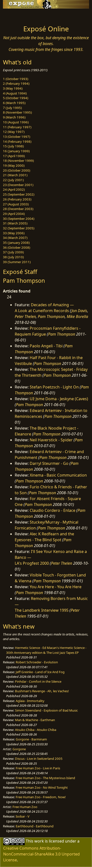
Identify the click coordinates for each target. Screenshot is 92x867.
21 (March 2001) (15, 175)
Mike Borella (77, 316)
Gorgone (19, 749)
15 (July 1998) (13, 146)
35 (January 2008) (16, 242)
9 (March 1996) (14, 117)
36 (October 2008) (16, 247)
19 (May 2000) (14, 165)
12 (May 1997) (14, 131)
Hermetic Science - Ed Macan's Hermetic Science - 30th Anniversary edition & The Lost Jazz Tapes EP (46, 650)
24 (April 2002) (14, 189)
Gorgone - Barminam (31, 739)
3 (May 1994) (13, 88)
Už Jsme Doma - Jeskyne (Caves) (59, 398)
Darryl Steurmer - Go (49, 463)
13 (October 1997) (16, 136)
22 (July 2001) (13, 180)
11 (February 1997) (17, 127)
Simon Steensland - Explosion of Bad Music (46, 710)
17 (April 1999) (14, 156)
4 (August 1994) (15, 93)
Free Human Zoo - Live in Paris (38, 768)
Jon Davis (79, 310)
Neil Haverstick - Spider (51, 440)
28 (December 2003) (18, 209)
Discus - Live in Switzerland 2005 (39, 758)
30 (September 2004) (18, 218)
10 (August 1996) (16, 122)
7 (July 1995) (12, 107)
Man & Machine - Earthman (35, 720)
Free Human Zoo (25, 807)
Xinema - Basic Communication (58, 475)
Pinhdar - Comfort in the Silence (38, 681)
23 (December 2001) (18, 185)
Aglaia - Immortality (30, 701)
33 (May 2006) (14, 233)
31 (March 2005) (15, 223)
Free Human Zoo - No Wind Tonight (42, 787)
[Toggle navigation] (16, 15)
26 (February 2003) (17, 199)
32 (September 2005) (18, 228)
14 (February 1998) (17, 141)
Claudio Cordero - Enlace (52, 510)
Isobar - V (22, 816)
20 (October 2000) (16, 170)
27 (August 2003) (16, 204)
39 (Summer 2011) (17, 262)
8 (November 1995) (17, 112)
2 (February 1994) (16, 83)
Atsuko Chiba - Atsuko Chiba (35, 729)
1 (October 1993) (15, 79)
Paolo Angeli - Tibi (46, 346)
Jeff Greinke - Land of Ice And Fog (40, 672)
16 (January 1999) (16, 151)
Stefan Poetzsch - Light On (54, 387)
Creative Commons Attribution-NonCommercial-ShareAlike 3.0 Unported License (41, 854)
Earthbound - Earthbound (34, 826)
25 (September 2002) (18, 194)
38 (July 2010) (13, 257)
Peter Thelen (25, 316)
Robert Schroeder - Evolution (37, 662)
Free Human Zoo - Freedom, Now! (41, 797)
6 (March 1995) (14, 103)
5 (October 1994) (15, 98)
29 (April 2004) (14, 213)
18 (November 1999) (18, 160)
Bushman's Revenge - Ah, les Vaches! (42, 691)
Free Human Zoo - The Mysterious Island (45, 778)
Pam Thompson (51, 316)
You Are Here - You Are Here (55, 586)
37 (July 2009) (13, 252)
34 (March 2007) (15, 237)
